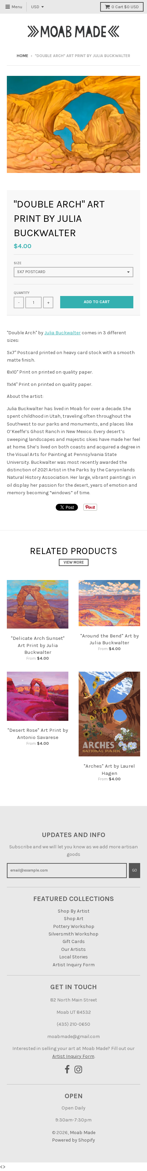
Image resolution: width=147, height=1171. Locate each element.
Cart (125, 6)
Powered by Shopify (73, 1140)
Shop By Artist (74, 911)
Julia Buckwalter (62, 333)
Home (22, 55)
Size (18, 263)
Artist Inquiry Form (74, 965)
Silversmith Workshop (73, 934)
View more (74, 562)
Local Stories (73, 957)
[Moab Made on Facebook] (67, 1070)
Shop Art (73, 918)
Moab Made (82, 1132)
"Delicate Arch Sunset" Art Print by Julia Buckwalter (38, 645)
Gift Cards (74, 941)
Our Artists (73, 949)
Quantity (21, 293)
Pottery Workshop (73, 926)
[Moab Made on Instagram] (78, 1070)
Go (134, 870)
